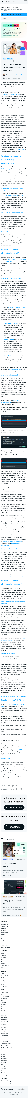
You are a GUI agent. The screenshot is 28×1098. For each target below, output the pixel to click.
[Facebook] (13, 786)
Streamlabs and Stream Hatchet (10, 94)
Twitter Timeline (9, 339)
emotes (11, 528)
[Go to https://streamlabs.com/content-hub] (9, 2)
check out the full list (15, 369)
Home (2, 7)
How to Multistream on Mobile (11, 864)
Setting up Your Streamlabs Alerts (13, 902)
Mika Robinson (15, 915)
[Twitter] (9, 786)
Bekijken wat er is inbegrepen (10, 35)
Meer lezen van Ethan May (20, 75)
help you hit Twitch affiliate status (12, 541)
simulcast (23, 175)
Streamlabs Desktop (12, 195)
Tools (8, 7)
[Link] (16, 786)
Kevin (14, 875)
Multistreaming (5, 169)
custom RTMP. (18, 750)
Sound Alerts (7, 356)
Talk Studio (15, 7)
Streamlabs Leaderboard (11, 323)
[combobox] (14, 18)
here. (16, 754)
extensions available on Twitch (17, 307)
